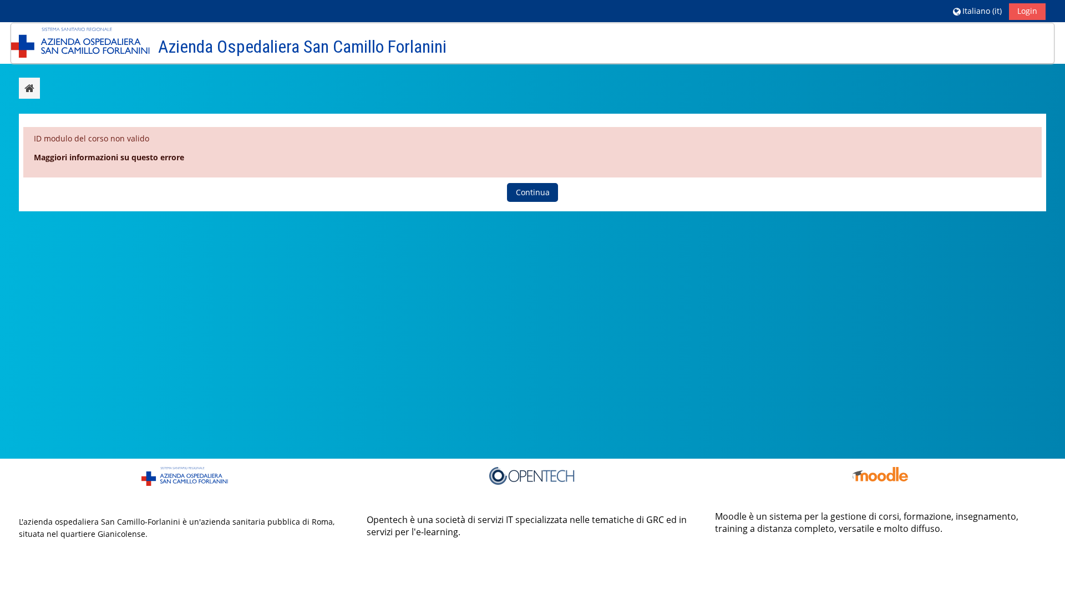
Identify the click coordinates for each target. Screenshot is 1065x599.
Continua (533, 192)
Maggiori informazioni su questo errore (109, 157)
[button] (977, 10)
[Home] (80, 42)
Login (1027, 11)
